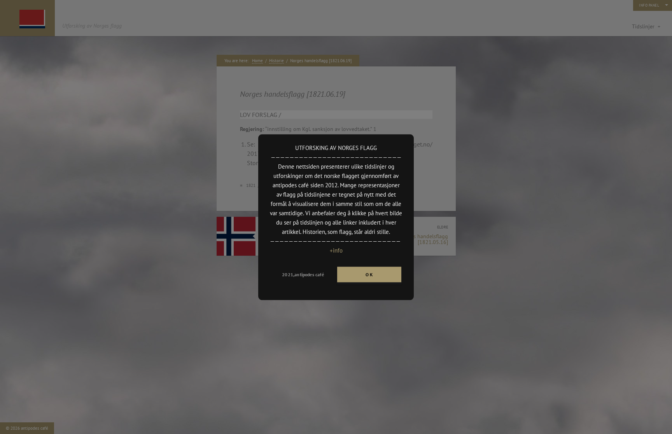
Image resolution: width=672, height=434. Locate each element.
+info (336, 250)
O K (369, 274)
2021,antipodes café (303, 274)
